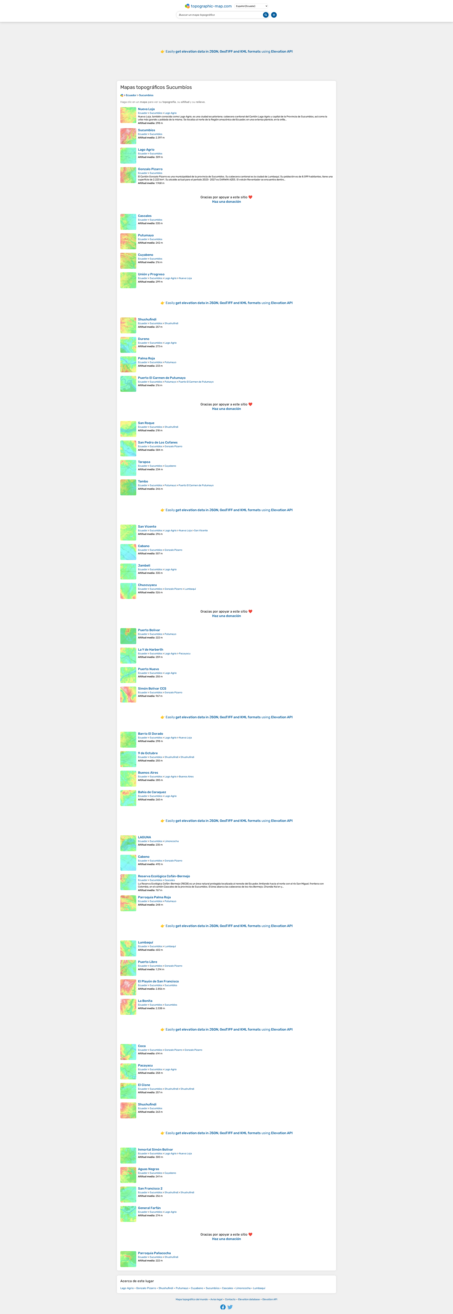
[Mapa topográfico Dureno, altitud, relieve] (128, 345)
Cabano (144, 546)
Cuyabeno (145, 255)
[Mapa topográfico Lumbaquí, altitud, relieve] (128, 948)
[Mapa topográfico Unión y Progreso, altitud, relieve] (128, 280)
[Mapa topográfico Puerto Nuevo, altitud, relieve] (128, 675)
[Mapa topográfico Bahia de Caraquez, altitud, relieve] (128, 798)
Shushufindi (147, 319)
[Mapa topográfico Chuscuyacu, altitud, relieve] (128, 591)
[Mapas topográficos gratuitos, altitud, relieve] (121, 95)
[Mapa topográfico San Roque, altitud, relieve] (128, 429)
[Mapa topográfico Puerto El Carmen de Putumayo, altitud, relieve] (128, 384)
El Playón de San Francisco (158, 981)
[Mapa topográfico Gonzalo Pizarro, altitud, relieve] (128, 176)
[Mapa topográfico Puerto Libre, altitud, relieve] (128, 968)
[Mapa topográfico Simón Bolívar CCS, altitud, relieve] (128, 694)
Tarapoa (144, 462)
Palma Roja (146, 358)
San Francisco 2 (150, 1188)
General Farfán (149, 1208)
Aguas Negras (148, 1169)
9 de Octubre (148, 753)
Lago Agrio (171, 113)
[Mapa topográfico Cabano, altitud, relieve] (128, 552)
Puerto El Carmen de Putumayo (162, 378)
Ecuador (142, 113)
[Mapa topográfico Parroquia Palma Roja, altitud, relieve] (128, 903)
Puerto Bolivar (149, 630)
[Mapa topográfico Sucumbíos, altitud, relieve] (128, 136)
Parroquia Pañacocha (154, 1253)
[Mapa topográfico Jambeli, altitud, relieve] (128, 571)
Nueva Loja (146, 109)
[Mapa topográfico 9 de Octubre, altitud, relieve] (128, 759)
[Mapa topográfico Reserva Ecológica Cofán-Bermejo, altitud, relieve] (128, 883)
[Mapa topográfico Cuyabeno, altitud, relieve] (128, 261)
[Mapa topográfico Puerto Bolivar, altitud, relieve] (128, 636)
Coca (142, 1046)
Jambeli (144, 565)
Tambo (143, 481)
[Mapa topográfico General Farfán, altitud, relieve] (128, 1214)
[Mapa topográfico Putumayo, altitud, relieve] (128, 241)
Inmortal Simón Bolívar (155, 1149)
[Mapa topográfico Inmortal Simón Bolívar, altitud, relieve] (128, 1156)
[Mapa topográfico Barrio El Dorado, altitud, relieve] (128, 740)
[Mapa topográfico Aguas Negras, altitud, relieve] (128, 1175)
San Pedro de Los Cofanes (158, 442)
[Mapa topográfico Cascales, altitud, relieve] (128, 222)
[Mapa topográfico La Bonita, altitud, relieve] (128, 1007)
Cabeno (144, 857)
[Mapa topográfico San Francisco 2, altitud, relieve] (128, 1194)
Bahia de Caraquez (152, 792)
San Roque (146, 423)
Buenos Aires (148, 773)
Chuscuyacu (147, 585)
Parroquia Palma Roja (154, 897)
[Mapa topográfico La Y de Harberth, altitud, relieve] (128, 656)
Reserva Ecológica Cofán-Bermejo (164, 876)
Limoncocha (172, 841)
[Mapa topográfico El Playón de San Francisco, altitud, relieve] (128, 987)
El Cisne (144, 1085)
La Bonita (145, 1001)
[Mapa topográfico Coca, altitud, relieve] (128, 1052)
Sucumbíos (156, 113)
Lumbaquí (190, 588)
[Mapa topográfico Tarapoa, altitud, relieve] (128, 468)
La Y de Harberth (150, 650)
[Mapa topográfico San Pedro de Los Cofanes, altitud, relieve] (128, 448)
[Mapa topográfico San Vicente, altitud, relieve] (128, 533)
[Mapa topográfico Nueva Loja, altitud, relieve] (128, 116)
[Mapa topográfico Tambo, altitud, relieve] (128, 487)
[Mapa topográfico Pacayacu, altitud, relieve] (128, 1071)
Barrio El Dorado (150, 734)
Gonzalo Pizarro (150, 169)
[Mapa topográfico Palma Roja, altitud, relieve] (128, 364)
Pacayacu (184, 653)
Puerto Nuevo (148, 669)
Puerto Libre (147, 962)
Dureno (143, 339)
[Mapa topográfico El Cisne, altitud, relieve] (128, 1091)
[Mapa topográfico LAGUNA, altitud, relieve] (128, 843)
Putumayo (146, 235)
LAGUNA (144, 837)
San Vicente (147, 526)
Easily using (229, 51)
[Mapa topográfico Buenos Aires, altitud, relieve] (128, 779)
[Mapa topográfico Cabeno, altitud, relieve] (128, 863)
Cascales (145, 216)
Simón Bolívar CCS (152, 688)
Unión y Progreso (151, 274)
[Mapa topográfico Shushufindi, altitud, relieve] (128, 325)
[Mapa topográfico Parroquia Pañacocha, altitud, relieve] (128, 1259)
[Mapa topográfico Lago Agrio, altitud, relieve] (128, 156)
